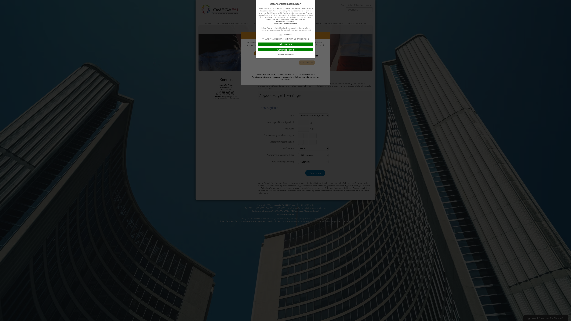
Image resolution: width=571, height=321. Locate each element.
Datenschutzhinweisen (285, 21)
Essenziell (287, 34)
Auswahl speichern (285, 49)
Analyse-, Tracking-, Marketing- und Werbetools (287, 39)
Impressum (290, 54)
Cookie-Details (282, 54)
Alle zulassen (285, 44)
